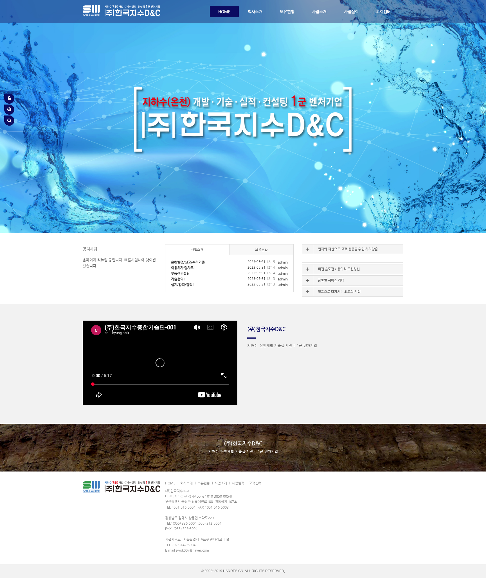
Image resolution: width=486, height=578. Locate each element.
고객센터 (383, 11)
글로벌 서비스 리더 (331, 280)
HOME (224, 11)
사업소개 (319, 11)
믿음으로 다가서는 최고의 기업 (339, 292)
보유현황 (287, 11)
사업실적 (351, 11)
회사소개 (255, 11)
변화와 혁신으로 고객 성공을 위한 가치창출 (348, 249)
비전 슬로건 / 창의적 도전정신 (339, 269)
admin (283, 262)
